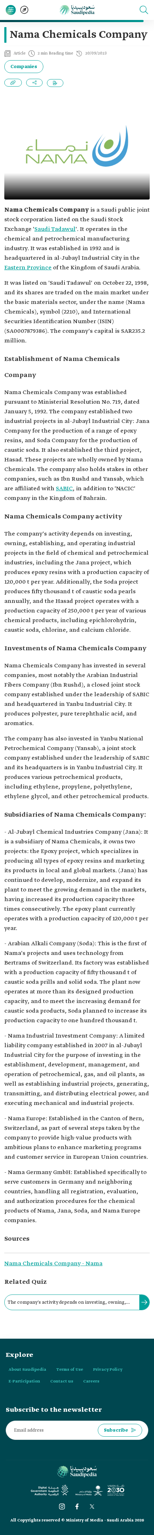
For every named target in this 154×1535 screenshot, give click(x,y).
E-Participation (24, 1381)
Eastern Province (28, 268)
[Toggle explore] (24, 10)
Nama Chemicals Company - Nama (53, 1263)
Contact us (61, 1381)
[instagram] (62, 1506)
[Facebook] (77, 1506)
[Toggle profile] (11, 10)
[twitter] (92, 1506)
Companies (23, 67)
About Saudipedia (27, 1369)
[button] (144, 10)
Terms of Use (69, 1369)
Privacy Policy (107, 1369)
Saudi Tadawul (55, 229)
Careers (91, 1381)
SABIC (64, 488)
